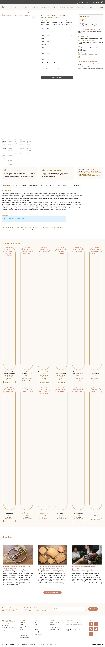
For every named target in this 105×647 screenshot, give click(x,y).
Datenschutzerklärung (24, 633)
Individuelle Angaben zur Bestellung (50, 62)
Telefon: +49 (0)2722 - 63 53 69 (73, 629)
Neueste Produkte (38, 625)
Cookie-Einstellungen (97, 644)
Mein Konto (22, 622)
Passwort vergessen (24, 625)
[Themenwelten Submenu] (51, 7)
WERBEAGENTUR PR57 (48, 644)
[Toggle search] (90, 2)
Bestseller (25, 7)
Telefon (64, 175)
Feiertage (80, 177)
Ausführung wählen (9, 382)
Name (42, 65)
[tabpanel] (42, 200)
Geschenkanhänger (82, 175)
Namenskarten (91, 175)
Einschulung (87, 7)
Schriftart (43, 44)
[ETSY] (96, 624)
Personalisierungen (71, 7)
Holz (79, 174)
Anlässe (33, 7)
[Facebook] (91, 634)
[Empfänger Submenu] (62, 7)
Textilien (52, 632)
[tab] (6, 185)
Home (3, 12)
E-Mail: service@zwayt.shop (8, 630)
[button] (33, 17)
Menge (43, 32)
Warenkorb (22, 624)
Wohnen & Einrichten (54, 622)
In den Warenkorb (57, 77)
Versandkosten (10, 379)
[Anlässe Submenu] (37, 7)
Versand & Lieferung (24, 637)
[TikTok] (96, 629)
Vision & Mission (38, 634)
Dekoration (52, 624)
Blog (101, 7)
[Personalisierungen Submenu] (80, 7)
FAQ (21, 627)
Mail (58, 175)
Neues (17, 7)
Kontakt (21, 629)
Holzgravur (83, 174)
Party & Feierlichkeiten (94, 171)
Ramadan (98, 175)
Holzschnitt (89, 174)
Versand (43, 56)
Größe (42, 38)
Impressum (22, 632)
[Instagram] (91, 624)
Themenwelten (44, 7)
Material (43, 50)
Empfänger (57, 7)
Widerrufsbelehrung (24, 635)
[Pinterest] (91, 629)
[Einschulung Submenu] (92, 7)
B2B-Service (82, 2)
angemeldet (10, 230)
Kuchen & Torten (53, 631)
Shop (96, 7)
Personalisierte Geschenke (84, 172)
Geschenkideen (94, 177)
